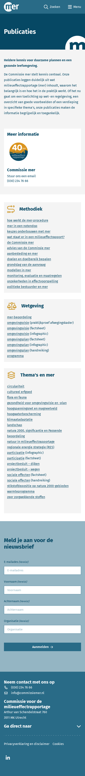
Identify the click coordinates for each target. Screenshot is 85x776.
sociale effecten (18, 475)
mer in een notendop (22, 226)
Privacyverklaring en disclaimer (26, 744)
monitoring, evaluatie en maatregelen (34, 276)
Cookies (58, 744)
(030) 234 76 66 (31, 181)
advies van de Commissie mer (28, 248)
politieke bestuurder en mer (27, 287)
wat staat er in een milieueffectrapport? (35, 237)
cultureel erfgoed (19, 392)
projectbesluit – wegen (23, 469)
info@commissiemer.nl (27, 693)
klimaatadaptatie (20, 419)
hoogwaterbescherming (24, 414)
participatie (16, 453)
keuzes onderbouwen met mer (28, 231)
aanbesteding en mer (22, 253)
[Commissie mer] (11, 7)
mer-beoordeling (19, 317)
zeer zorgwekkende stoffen (26, 497)
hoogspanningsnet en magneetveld (32, 408)
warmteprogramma (21, 491)
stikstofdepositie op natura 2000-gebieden (38, 486)
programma (15, 356)
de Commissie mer (20, 242)
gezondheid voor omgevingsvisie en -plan (37, 403)
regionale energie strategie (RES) (30, 447)
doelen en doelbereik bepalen (29, 259)
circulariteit (15, 386)
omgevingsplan (18, 339)
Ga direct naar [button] (18, 726)
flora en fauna (17, 397)
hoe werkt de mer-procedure (27, 220)
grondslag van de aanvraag (26, 265)
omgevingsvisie (18, 323)
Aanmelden (40, 647)
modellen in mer (19, 270)
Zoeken (52, 7)
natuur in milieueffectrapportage (31, 442)
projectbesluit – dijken (23, 464)
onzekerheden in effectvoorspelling (32, 281)
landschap (14, 425)
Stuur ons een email (37, 176)
